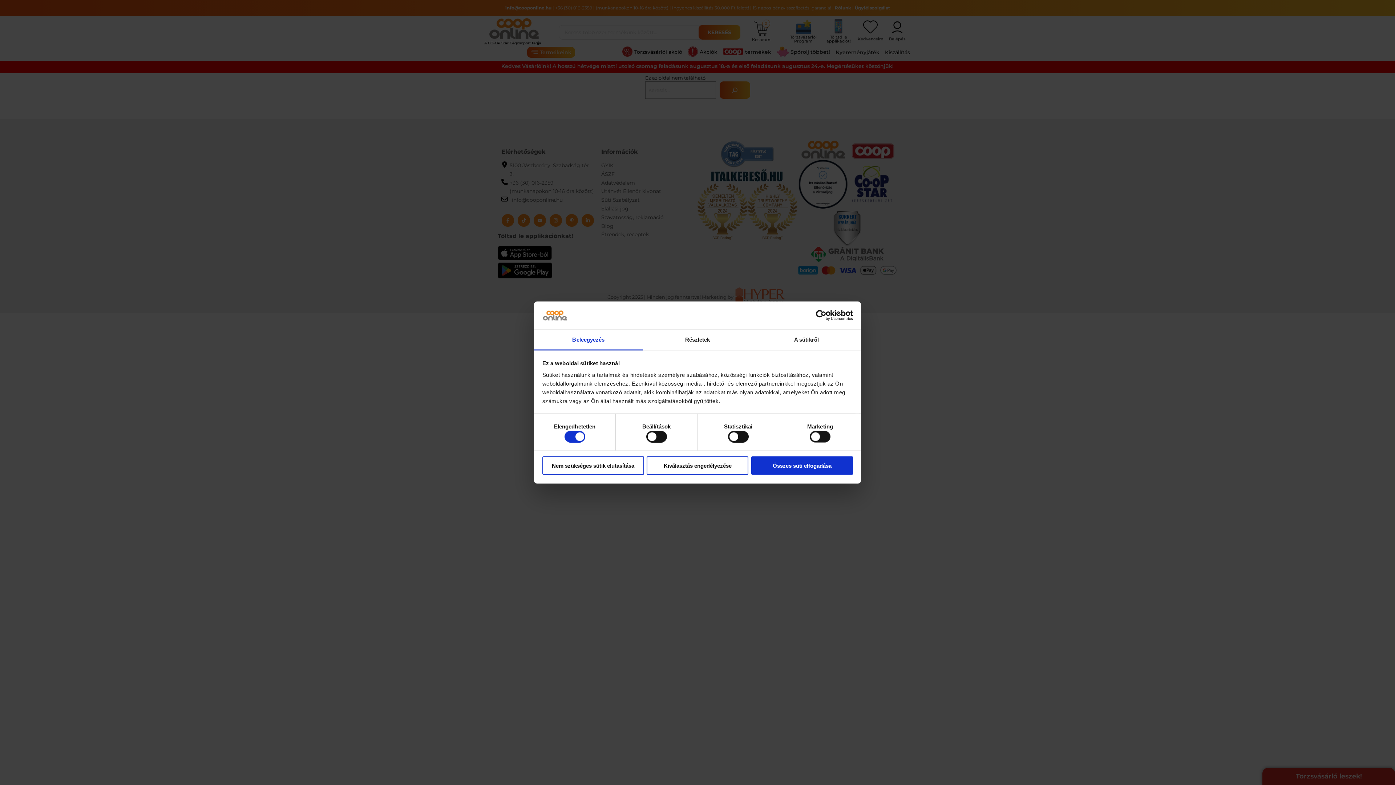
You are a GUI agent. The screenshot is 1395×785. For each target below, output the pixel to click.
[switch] (656, 436)
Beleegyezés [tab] (588, 339)
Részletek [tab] (697, 339)
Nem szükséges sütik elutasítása (593, 466)
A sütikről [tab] (806, 339)
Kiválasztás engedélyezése (698, 466)
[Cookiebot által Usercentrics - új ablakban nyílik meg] (821, 315)
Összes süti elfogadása (802, 466)
